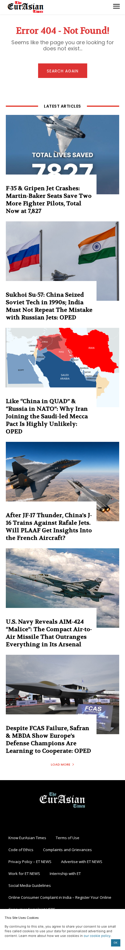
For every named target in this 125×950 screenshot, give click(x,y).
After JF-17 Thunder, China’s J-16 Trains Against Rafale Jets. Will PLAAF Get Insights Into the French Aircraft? (49, 527)
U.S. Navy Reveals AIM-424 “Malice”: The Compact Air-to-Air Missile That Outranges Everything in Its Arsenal (49, 633)
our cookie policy (97, 936)
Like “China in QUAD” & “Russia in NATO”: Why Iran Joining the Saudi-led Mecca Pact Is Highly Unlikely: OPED (47, 416)
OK (115, 942)
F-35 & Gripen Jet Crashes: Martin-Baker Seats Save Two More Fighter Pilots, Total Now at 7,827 (49, 200)
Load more (60, 764)
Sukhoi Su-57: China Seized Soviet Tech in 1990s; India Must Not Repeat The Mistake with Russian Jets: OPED (49, 306)
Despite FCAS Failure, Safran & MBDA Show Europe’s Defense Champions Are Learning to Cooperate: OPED (48, 740)
